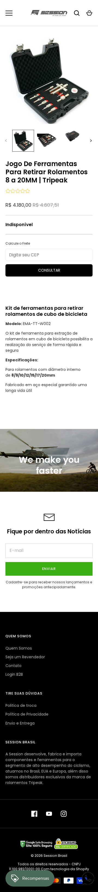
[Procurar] (77, 13)
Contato (13, 665)
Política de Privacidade (26, 714)
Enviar (49, 568)
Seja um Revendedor (25, 657)
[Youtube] (49, 814)
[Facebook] (34, 814)
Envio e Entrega (20, 723)
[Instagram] (64, 814)
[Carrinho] (89, 13)
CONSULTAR (49, 270)
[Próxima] (91, 141)
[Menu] (9, 13)
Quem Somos (18, 648)
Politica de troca (20, 705)
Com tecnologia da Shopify (65, 869)
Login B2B (14, 674)
